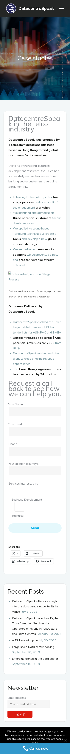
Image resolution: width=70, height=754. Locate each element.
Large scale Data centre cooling (33, 647)
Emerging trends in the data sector (35, 658)
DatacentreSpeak (36, 8)
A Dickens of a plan (25, 640)
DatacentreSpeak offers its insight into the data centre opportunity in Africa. (35, 606)
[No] (65, 740)
